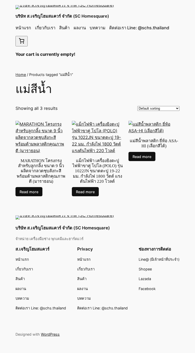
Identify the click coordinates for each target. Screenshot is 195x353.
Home (20, 74)
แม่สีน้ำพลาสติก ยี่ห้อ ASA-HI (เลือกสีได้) (154, 143)
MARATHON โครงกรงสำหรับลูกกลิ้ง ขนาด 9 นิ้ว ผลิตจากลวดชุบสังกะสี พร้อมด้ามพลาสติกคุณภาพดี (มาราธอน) (41, 171)
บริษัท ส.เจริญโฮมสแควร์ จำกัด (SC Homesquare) (62, 16)
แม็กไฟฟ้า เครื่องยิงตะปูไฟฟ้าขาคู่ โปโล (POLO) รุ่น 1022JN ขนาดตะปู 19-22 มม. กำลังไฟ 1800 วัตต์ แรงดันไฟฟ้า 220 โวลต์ (97, 171)
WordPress (50, 334)
